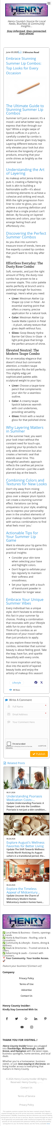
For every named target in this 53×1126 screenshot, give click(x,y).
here (48, 1124)
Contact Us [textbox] (26, 996)
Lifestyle (16, 682)
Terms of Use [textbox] (26, 984)
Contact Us (26, 1087)
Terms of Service (26, 1096)
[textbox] (26, 27)
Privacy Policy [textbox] (26, 978)
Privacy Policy (26, 1104)
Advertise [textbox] (26, 990)
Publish (40, 754)
